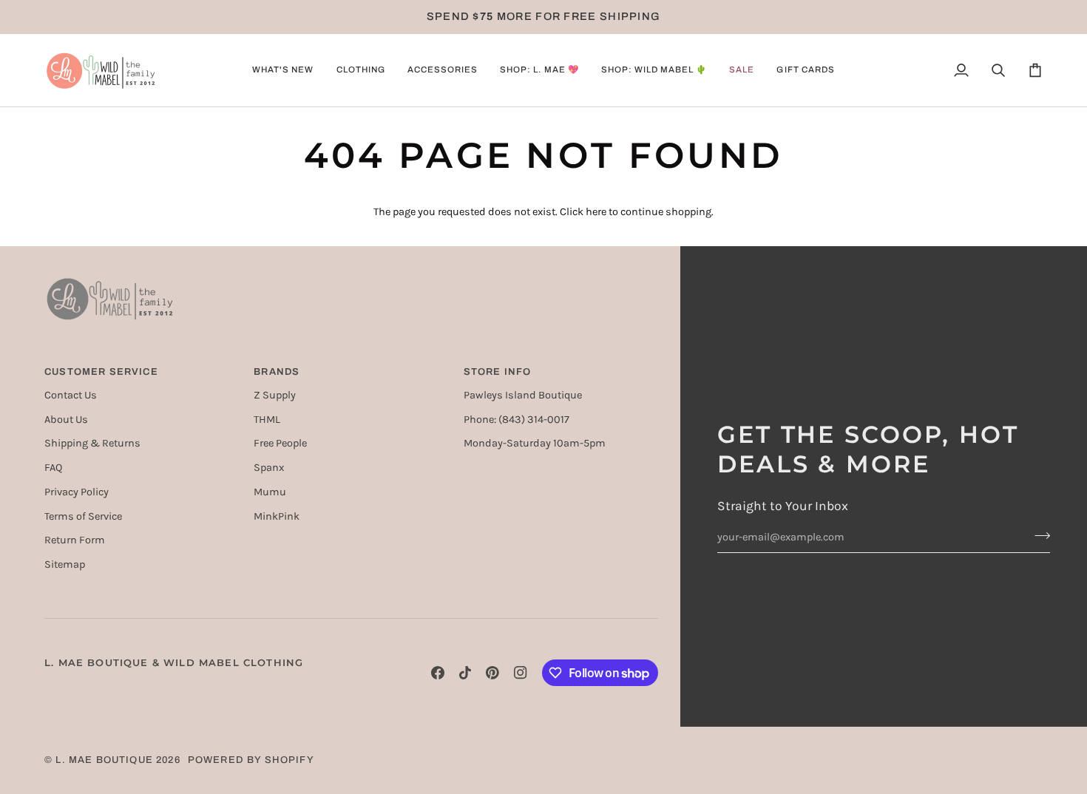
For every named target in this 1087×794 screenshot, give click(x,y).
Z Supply (275, 395)
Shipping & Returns (92, 443)
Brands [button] (276, 372)
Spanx (269, 467)
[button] (283, 70)
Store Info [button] (498, 372)
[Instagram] (520, 672)
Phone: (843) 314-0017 (516, 419)
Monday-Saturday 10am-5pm (535, 443)
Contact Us (70, 395)
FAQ (53, 467)
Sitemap (64, 564)
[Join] (1038, 535)
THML (267, 419)
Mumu (270, 492)
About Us (66, 419)
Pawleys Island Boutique (523, 395)
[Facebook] (437, 672)
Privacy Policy (76, 492)
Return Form (74, 540)
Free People (280, 443)
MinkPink (276, 516)
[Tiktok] (465, 672)
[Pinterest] (492, 672)
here (596, 212)
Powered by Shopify (251, 760)
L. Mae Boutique (104, 760)
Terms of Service (83, 516)
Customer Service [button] (101, 372)
